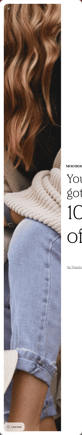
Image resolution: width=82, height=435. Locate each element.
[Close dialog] (8, 8)
